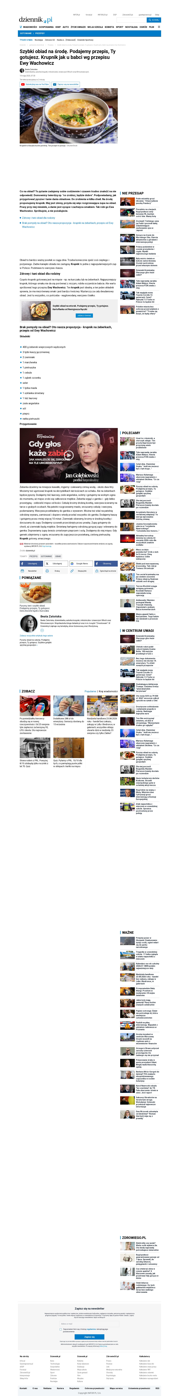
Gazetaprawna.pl (26, 1364)
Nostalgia (39, 40)
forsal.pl (89, 15)
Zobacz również (84, 315)
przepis (33, 556)
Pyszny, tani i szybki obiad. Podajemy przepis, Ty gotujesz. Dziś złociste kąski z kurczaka (35, 608)
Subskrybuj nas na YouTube (37, 84)
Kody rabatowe (83, 1364)
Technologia (55, 1364)
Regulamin (74, 1388)
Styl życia (109, 1378)
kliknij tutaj (103, 1346)
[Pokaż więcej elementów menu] (159, 27)
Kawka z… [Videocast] (66, 40)
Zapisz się (89, 1337)
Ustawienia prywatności (139, 1388)
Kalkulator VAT (145, 1370)
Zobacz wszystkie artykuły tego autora (36, 636)
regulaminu (91, 1329)
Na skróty (24, 1356)
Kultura (80, 1381)
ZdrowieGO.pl (127, 15)
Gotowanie (26, 33)
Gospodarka (55, 1367)
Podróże (53, 1378)
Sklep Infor (24, 1378)
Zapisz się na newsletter (68, 84)
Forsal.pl (23, 1370)
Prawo (108, 1361)
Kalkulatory (144, 1356)
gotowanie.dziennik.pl (36, 45)
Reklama (47, 1388)
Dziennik (23, 45)
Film (78, 1375)
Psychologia (111, 1375)
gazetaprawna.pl (145, 15)
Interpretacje (25, 1375)
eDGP (22, 1367)
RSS (157, 1388)
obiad (58, 556)
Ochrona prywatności (94, 1388)
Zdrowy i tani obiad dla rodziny (38, 217)
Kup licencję (46, 546)
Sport (52, 1373)
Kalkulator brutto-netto (148, 1375)
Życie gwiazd (82, 1373)
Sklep (157, 15)
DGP (115, 15)
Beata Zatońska (57, 70)
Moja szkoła (82, 1370)
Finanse (109, 1364)
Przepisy (40, 33)
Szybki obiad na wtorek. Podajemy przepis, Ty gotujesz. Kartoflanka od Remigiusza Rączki (81, 308)
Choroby (109, 1373)
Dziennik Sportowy (85, 40)
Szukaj (155, 20)
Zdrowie (53, 1375)
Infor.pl (22, 1361)
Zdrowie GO (50, 40)
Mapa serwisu (116, 1388)
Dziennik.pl (55, 1356)
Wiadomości (55, 1370)
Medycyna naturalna (114, 1370)
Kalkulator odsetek (146, 1373)
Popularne (90, 691)
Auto (52, 1361)
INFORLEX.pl (102, 15)
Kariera (60, 1388)
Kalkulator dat (144, 1361)
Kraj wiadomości (108, 691)
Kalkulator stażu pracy (147, 1367)
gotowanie (46, 556)
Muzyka (80, 1378)
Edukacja (80, 1367)
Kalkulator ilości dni (146, 1364)
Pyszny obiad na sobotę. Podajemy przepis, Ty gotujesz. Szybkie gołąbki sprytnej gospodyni (36, 642)
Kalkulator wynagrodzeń (148, 1378)
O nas (35, 1388)
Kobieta (80, 1361)
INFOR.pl (76, 15)
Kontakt (23, 1388)
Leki (107, 1367)
